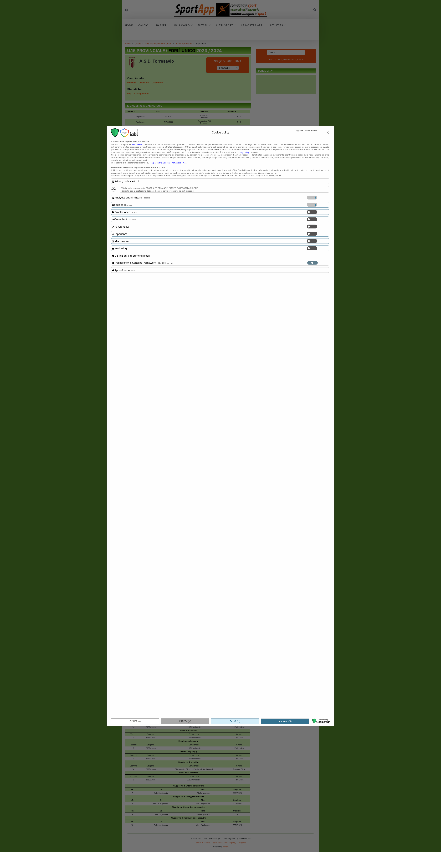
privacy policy (243, 152)
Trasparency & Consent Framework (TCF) (168, 162)
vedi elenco (137, 144)
